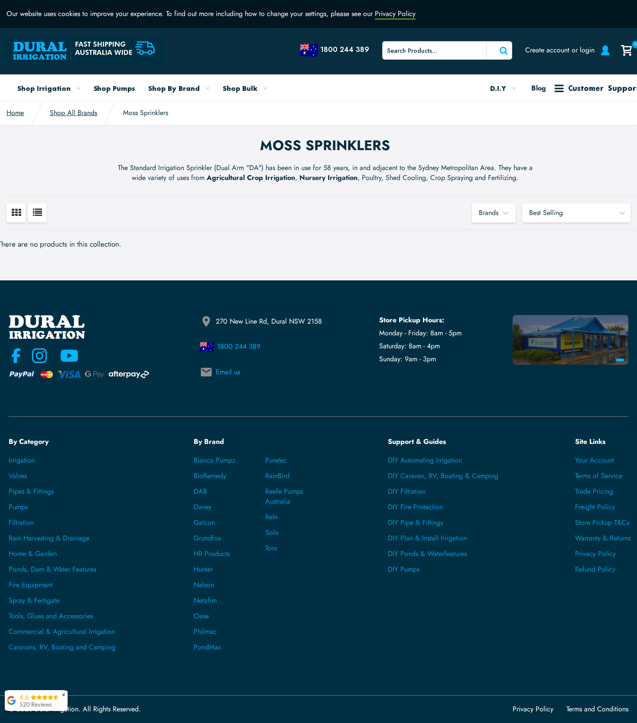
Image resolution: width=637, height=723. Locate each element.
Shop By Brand (175, 88)
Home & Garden (33, 554)
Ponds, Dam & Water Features (52, 569)
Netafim (205, 600)
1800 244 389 (238, 346)
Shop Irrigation (45, 88)
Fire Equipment (30, 585)
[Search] (498, 50)
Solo (272, 532)
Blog (538, 88)
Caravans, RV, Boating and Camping (62, 647)
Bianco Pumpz (214, 460)
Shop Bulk (241, 88)
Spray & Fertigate (34, 600)
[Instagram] (39, 355)
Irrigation (22, 460)
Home (15, 113)
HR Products (212, 554)
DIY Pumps (403, 569)
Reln (271, 517)
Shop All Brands (73, 113)
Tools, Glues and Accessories (51, 616)
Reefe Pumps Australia (284, 496)
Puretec (276, 460)
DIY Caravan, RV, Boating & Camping (443, 476)
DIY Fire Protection (415, 507)
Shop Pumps (115, 88)
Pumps (18, 507)
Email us (228, 372)
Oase (201, 616)
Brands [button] (488, 213)
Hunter (203, 569)
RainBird (277, 476)
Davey (202, 507)
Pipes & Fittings (31, 491)
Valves (18, 476)
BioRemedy (210, 476)
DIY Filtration (407, 491)
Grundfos (207, 538)
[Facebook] (16, 355)
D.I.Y (499, 88)
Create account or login (560, 50)
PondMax (207, 647)
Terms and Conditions (597, 709)
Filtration (21, 522)
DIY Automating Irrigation (425, 460)
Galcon (204, 522)
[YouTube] (64, 355)
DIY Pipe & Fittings (415, 522)
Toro (271, 548)
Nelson (204, 585)
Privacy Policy (395, 14)
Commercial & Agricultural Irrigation (62, 631)
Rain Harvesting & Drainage (49, 538)
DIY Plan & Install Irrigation (427, 538)
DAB (200, 491)
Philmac (205, 631)
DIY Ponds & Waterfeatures (427, 554)
